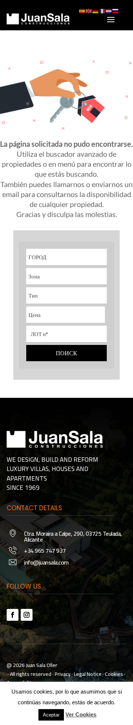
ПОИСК (66, 353)
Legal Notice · (88, 674)
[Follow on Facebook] (12, 615)
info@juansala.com (46, 562)
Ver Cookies (80, 714)
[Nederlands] (109, 10)
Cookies (114, 674)
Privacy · (64, 674)
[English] (89, 10)
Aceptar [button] (51, 715)
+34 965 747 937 (45, 550)
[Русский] (115, 10)
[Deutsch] (95, 10)
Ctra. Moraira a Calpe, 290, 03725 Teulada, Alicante (73, 536)
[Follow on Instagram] (27, 615)
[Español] (82, 10)
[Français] (102, 10)
